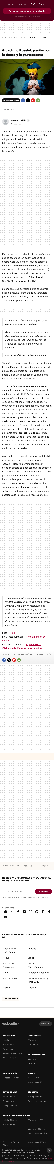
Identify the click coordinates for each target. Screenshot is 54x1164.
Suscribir (43, 891)
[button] (20, 120)
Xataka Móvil (9, 1044)
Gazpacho (45, 866)
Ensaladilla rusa (30, 866)
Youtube (24, 911)
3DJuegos (32, 1040)
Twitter (28, 100)
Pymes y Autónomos (37, 1101)
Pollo (6, 972)
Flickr (11, 632)
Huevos (32, 987)
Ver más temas (11, 999)
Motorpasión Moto (36, 1082)
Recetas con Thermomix (9, 950)
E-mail (38, 100)
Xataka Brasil (9, 1124)
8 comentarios (12, 100)
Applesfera (8, 1049)
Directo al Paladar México (11, 1143)
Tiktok (49, 911)
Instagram (30, 911)
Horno (6, 987)
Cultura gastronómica (23, 654)
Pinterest (36, 911)
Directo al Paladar (11, 1078)
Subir (43, 1024)
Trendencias (9, 1096)
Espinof (31, 1063)
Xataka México (10, 1120)
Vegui (6, 957)
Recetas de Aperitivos (9, 965)
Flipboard (33, 100)
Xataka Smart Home (12, 1053)
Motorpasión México (37, 1142)
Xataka (6, 1040)
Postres (32, 948)
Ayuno (23, 37)
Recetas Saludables (38, 972)
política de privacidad (39, 897)
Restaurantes (10, 978)
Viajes (31, 957)
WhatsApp (5, 911)
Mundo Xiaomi (9, 1058)
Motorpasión (34, 1078)
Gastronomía (45, 654)
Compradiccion (10, 1105)
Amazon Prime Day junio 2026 (38, 980)
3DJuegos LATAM (36, 1120)
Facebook (23, 100)
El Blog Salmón (35, 1096)
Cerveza (33, 37)
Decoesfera (8, 1101)
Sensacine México (36, 1129)
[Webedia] (10, 1025)
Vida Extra (33, 1044)
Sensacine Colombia (37, 1133)
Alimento (45, 37)
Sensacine (33, 1059)
